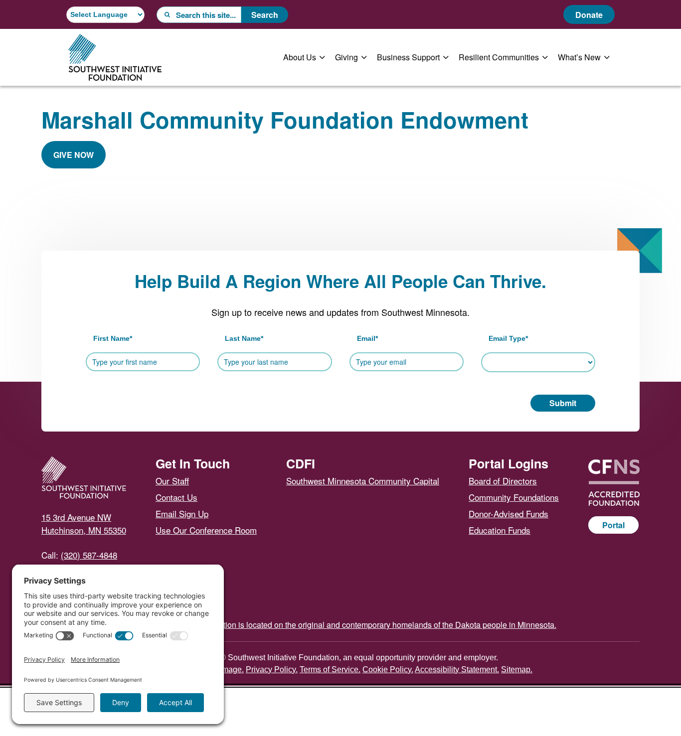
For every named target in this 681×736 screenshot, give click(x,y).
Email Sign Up (182, 513)
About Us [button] (299, 57)
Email (367, 338)
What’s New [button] (579, 57)
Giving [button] (346, 57)
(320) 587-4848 (89, 555)
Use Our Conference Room (206, 530)
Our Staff (172, 480)
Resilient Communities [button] (499, 57)
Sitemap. (516, 669)
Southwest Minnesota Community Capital (362, 480)
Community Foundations (514, 497)
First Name (112, 338)
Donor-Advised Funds (508, 513)
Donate (589, 14)
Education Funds (499, 530)
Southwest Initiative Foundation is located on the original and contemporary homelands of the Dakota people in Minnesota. (340, 624)
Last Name (244, 338)
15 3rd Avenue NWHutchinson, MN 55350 (83, 523)
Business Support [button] (408, 57)
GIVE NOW (73, 154)
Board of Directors (503, 480)
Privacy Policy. (272, 669)
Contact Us (176, 497)
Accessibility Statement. (457, 669)
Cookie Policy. (387, 669)
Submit (562, 403)
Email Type (508, 338)
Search (264, 14)
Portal (613, 525)
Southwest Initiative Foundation (115, 57)
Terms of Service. (330, 669)
